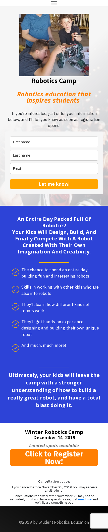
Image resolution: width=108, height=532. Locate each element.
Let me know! (54, 184)
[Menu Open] (54, 3)
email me (85, 499)
